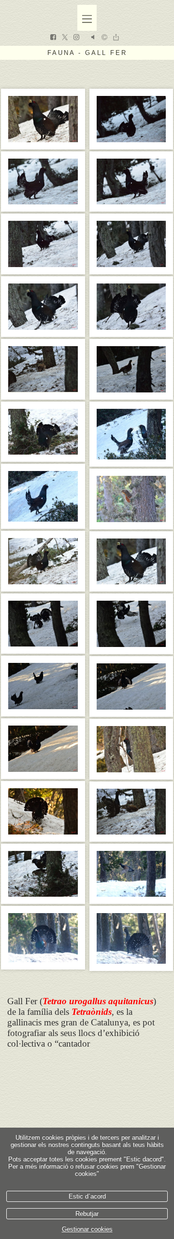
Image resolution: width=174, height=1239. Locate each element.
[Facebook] (53, 38)
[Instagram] (76, 38)
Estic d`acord (87, 1196)
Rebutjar (87, 1213)
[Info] (104, 38)
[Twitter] (65, 38)
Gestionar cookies (87, 1229)
